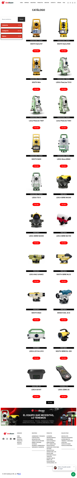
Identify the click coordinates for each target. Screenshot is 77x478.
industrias (33, 2)
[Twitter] (70, 2)
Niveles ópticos (64, 194)
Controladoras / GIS (64, 386)
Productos (40, 2)
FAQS (64, 2)
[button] (50, 402)
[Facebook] (68, 2)
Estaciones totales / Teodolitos (36, 40)
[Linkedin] (74, 2)
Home (21, 2)
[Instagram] (72, 2)
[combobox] (9, 19)
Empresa (27, 2)
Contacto (53, 2)
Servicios (47, 2)
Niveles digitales (36, 347)
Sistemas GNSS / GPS (36, 386)
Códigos (59, 2)
